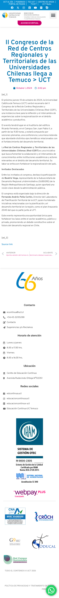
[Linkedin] (29, 7)
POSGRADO (20, 2)
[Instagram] (23, 7)
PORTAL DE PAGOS (17, 4)
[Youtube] (35, 7)
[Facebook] (12, 7)
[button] (53, 15)
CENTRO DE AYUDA (46, 2)
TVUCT (34, 4)
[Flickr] (41, 7)
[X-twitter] (17, 7)
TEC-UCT (31, 2)
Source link (7, 244)
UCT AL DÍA (8, 2)
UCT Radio (46, 4)
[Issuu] (47, 7)
